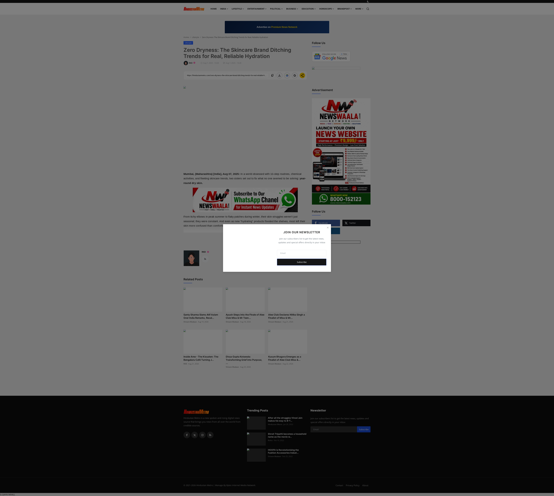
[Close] (327, 227)
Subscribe (302, 262)
